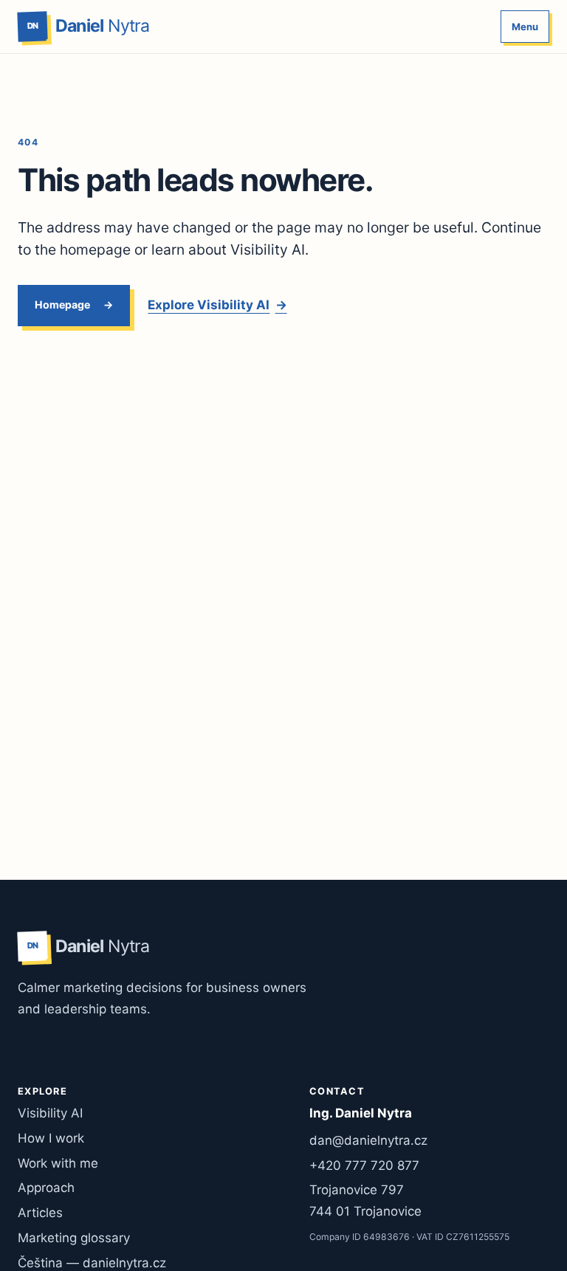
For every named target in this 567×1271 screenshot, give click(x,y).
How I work (51, 1138)
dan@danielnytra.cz (368, 1140)
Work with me (58, 1163)
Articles (40, 1212)
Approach (46, 1187)
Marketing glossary (74, 1237)
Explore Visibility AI (217, 304)
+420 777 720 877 (364, 1165)
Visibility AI (50, 1113)
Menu (525, 26)
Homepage (62, 304)
